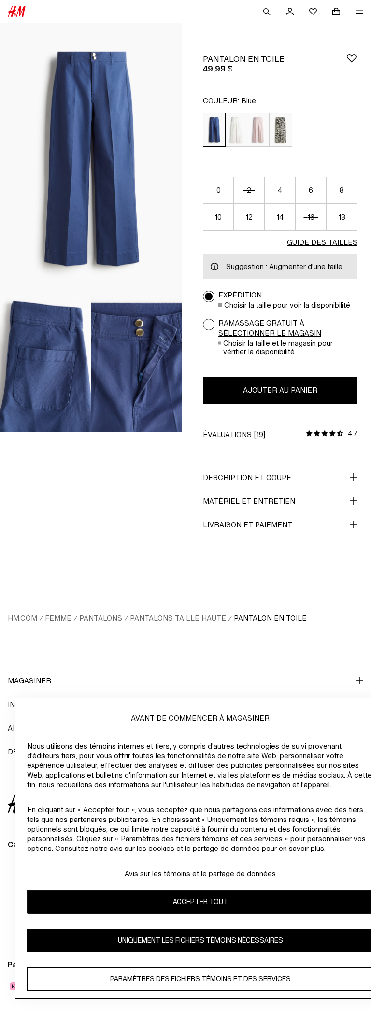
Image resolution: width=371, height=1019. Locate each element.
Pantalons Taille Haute (178, 618)
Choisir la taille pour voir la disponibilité (287, 305)
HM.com (22, 618)
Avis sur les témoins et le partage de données (200, 873)
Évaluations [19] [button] (234, 434)
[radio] (214, 130)
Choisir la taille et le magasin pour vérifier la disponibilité (278, 347)
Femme (58, 618)
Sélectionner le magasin (269, 333)
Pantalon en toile (270, 618)
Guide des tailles (322, 242)
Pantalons (100, 618)
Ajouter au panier (280, 390)
